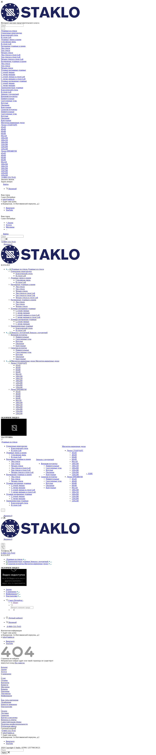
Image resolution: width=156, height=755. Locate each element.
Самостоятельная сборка (11, 722)
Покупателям (6, 707)
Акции (4, 669)
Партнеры (5, 691)
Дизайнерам (6, 702)
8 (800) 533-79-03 (9, 177)
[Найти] (3, 28)
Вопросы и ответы (8, 720)
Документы (6, 693)
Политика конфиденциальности (14, 724)
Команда (4, 685)
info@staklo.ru (8, 199)
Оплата (4, 711)
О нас (3, 678)
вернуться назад (7, 663)
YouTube (9, 210)
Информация (6, 696)
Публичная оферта (8, 726)
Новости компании (9, 704)
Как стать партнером (9, 700)
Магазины (5, 687)
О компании (6, 674)
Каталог (4, 667)
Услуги (4, 672)
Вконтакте (10, 208)
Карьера (4, 689)
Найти (4, 753)
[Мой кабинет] (2, 513)
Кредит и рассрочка (9, 718)
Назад (15, 602)
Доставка (5, 713)
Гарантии (5, 715)
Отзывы (4, 680)
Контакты (5, 683)
